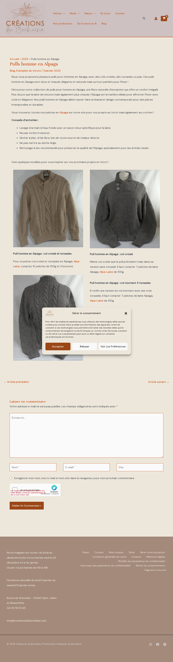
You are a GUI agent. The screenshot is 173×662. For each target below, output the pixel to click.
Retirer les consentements (150, 565)
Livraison (136, 556)
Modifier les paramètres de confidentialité (141, 561)
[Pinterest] (164, 644)
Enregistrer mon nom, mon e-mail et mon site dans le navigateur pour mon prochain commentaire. (74, 478)
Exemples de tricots (28, 70)
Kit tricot (105, 13)
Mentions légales (155, 556)
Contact (120, 13)
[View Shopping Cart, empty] (164, 18)
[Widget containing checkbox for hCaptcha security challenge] (35, 489)
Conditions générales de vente (109, 556)
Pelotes (57, 13)
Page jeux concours (155, 569)
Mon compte (116, 552)
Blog (104, 23)
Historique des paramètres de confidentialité (106, 565)
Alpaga (63, 112)
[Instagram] (150, 644)
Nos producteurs (62, 23)
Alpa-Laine (106, 272)
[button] (126, 313)
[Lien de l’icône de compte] (155, 18)
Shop (132, 552)
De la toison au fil (86, 23)
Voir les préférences (113, 346)
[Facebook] (157, 644)
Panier (85, 552)
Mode (73, 13)
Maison (88, 13)
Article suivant (158, 382)
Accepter (58, 346)
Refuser (84, 346)
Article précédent (16, 382)
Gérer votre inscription (152, 552)
